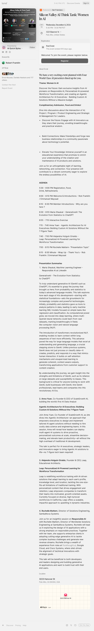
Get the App (84, 625)
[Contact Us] (75, 625)
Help (24, 625)
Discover (9, 625)
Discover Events (73, 3)
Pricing (18, 625)
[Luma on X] (71, 625)
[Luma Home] (4, 3)
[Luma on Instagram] (67, 625)
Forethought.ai (69, 545)
